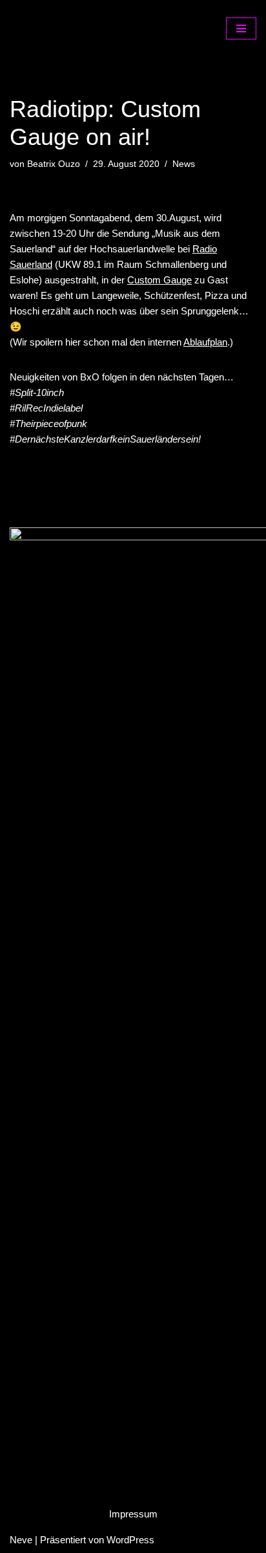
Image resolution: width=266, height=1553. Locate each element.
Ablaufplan (205, 341)
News (183, 164)
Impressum (133, 1513)
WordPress (130, 1539)
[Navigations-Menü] (241, 28)
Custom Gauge (159, 279)
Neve (21, 1539)
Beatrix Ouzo (53, 164)
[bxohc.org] (74, 28)
